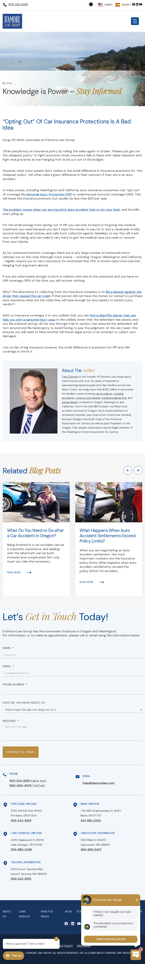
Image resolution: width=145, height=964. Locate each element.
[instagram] (140, 4)
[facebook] (133, 4)
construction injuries (88, 398)
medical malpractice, (114, 398)
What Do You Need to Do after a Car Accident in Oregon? (35, 533)
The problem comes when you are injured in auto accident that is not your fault (61, 209)
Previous (128, 470)
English (108, 4)
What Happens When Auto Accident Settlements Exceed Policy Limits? (107, 536)
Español (126, 4)
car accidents (103, 394)
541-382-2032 (91, 820)
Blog (68, 911)
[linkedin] (137, 4)
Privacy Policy (63, 945)
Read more (14, 572)
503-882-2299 (21, 849)
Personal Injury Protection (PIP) (49, 194)
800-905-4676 (27, 785)
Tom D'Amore (70, 377)
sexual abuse (70, 402)
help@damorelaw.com (98, 783)
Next (138, 470)
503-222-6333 (18, 4)
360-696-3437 (91, 849)
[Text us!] (13, 956)
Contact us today (20, 752)
